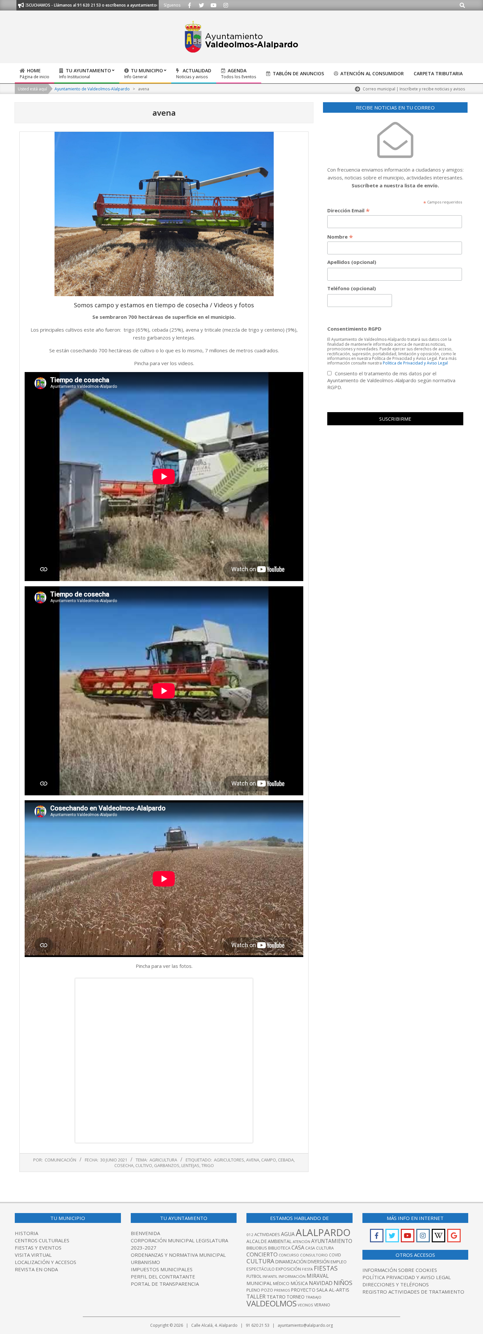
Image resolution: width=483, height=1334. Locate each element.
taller (255, 1296)
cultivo (143, 1165)
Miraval (318, 1275)
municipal (259, 1283)
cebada (286, 1160)
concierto (262, 1254)
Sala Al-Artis (332, 1290)
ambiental (280, 1241)
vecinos (305, 1304)
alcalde (256, 1241)
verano (322, 1305)
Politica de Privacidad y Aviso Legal (415, 363)
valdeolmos (271, 1303)
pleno (253, 1290)
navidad (321, 1283)
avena (252, 1160)
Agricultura (163, 1160)
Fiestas (326, 1268)
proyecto (303, 1290)
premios (282, 1290)
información (292, 1276)
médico (281, 1283)
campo (268, 1160)
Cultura (260, 1261)
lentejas (190, 1165)
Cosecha (123, 1165)
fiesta (307, 1269)
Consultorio (314, 1254)
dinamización (291, 1262)
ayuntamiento (331, 1241)
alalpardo (323, 1232)
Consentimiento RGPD (354, 328)
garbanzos (166, 1165)
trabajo (313, 1297)
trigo (207, 1165)
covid (335, 1255)
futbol (254, 1276)
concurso (289, 1254)
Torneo (296, 1297)
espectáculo (260, 1269)
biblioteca (279, 1248)
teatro (276, 1296)
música (299, 1283)
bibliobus (256, 1248)
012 (249, 1234)
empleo (339, 1262)
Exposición (288, 1269)
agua (288, 1234)
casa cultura (319, 1248)
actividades (267, 1234)
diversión (319, 1262)
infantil (270, 1276)
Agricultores (229, 1160)
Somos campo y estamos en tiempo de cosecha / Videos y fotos (164, 305)
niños (343, 1282)
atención (301, 1241)
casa (297, 1247)
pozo (267, 1290)
